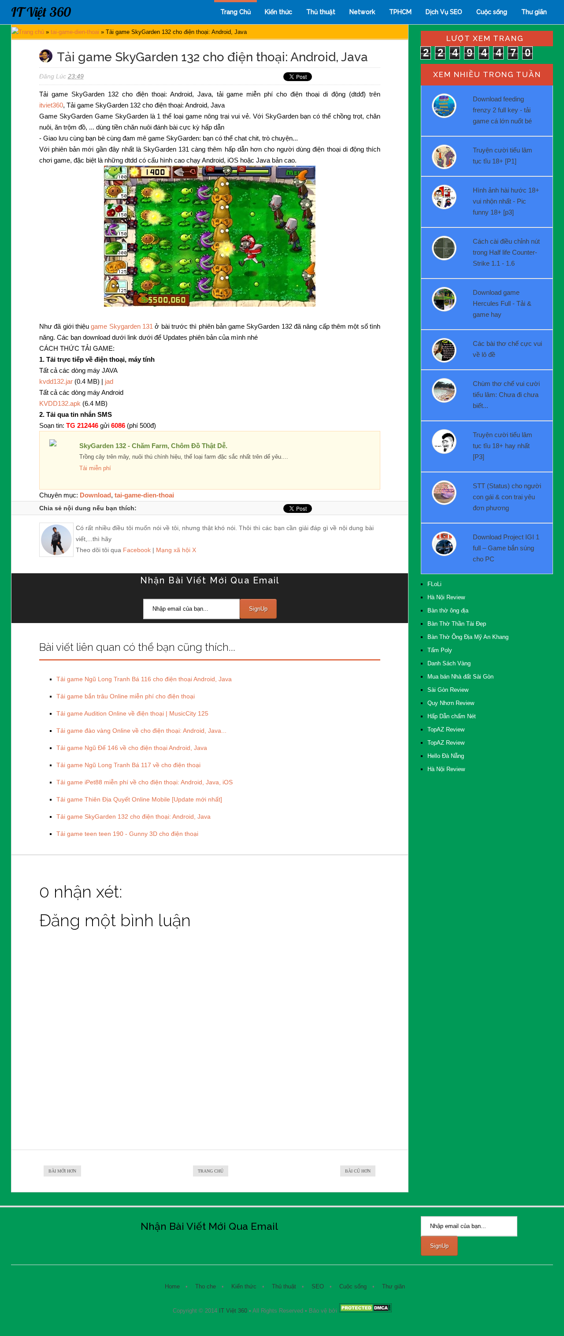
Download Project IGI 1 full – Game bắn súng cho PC (506, 548)
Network (362, 11)
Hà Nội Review (446, 597)
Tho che (205, 1286)
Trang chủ (31, 32)
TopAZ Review (445, 729)
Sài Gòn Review (447, 690)
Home (172, 1286)
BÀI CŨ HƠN (358, 1171)
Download (95, 495)
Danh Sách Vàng (449, 663)
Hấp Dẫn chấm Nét (451, 716)
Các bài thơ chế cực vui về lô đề (507, 349)
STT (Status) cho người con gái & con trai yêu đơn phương (507, 497)
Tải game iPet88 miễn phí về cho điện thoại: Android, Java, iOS (144, 782)
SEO (318, 1286)
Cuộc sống (491, 11)
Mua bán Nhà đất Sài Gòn (460, 676)
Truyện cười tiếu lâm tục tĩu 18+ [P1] (502, 155)
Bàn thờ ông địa (447, 610)
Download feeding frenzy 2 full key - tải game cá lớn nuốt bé (502, 110)
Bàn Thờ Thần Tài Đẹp (456, 623)
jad (109, 381)
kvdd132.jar (56, 381)
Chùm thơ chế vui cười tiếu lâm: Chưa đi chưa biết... (506, 394)
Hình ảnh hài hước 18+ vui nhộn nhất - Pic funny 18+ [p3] (506, 201)
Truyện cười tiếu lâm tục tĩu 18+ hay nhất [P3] (502, 445)
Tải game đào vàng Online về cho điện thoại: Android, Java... (141, 730)
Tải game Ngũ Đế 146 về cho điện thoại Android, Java (131, 747)
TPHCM (400, 11)
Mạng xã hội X (176, 549)
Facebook (137, 549)
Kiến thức (278, 11)
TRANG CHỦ (210, 1171)
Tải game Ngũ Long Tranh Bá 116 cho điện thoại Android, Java (144, 679)
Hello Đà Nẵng (445, 756)
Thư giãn (534, 11)
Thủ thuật (320, 11)
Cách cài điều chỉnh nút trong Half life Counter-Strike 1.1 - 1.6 (506, 252)
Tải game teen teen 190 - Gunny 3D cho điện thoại (127, 833)
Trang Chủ (235, 11)
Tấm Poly (439, 650)
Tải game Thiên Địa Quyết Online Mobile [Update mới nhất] (139, 799)
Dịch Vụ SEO (444, 11)
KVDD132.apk (60, 403)
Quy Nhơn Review (450, 703)
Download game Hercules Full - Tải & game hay (502, 303)
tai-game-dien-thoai (75, 32)
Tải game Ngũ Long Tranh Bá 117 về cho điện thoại (128, 764)
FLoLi (434, 584)
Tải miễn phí (95, 468)
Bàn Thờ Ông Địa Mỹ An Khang (467, 637)
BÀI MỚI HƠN (62, 1171)
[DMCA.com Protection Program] (365, 1310)
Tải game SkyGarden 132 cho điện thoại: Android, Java (133, 816)
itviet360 (51, 105)
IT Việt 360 (41, 12)
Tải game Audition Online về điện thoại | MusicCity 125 (132, 713)
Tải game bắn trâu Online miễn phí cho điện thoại (125, 696)
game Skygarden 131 (122, 326)
